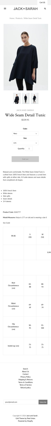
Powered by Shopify (25, 421)
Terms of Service (26, 385)
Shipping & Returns (26, 380)
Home (12, 18)
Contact (25, 374)
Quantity (21, 149)
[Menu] (5, 8)
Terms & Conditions (25, 382)
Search (25, 369)
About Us (25, 372)
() (42, 2)
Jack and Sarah (25, 110)
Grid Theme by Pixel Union (25, 418)
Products (19, 18)
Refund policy (26, 388)
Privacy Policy (25, 377)
